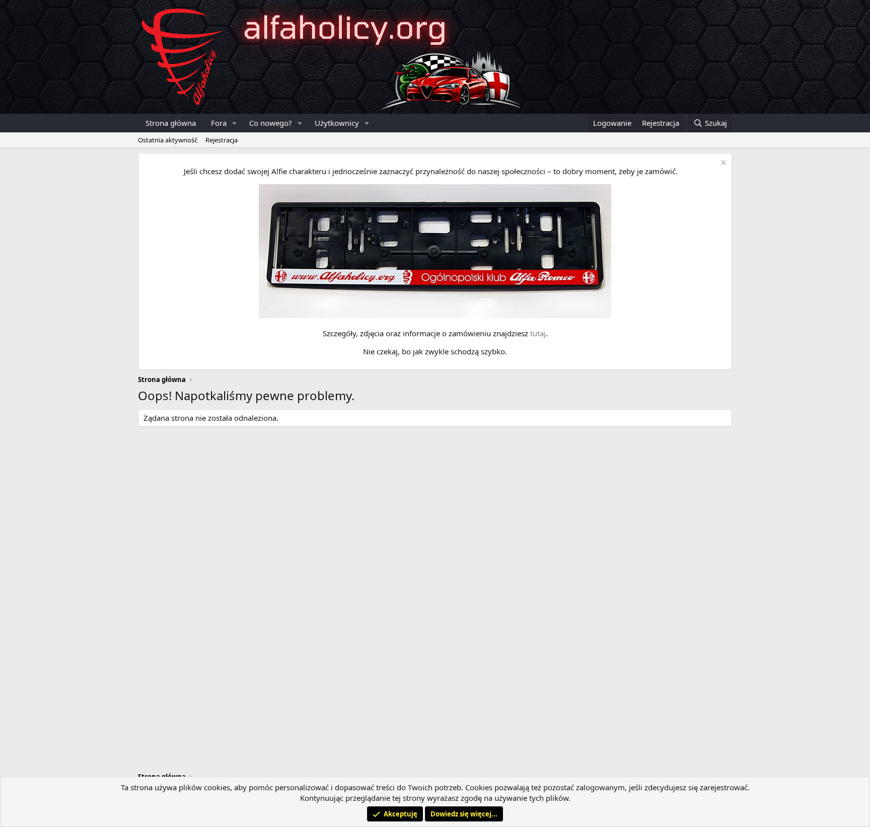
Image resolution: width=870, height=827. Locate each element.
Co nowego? (270, 123)
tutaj (538, 333)
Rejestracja (221, 139)
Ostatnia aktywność (167, 139)
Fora (219, 123)
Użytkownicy (337, 123)
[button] (235, 123)
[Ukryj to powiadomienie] (722, 164)
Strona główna (171, 123)
